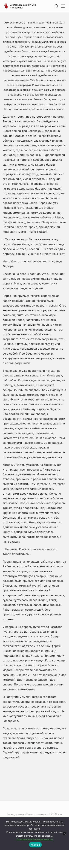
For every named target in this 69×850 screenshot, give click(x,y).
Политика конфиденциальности (34, 839)
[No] (64, 833)
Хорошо (35, 844)
